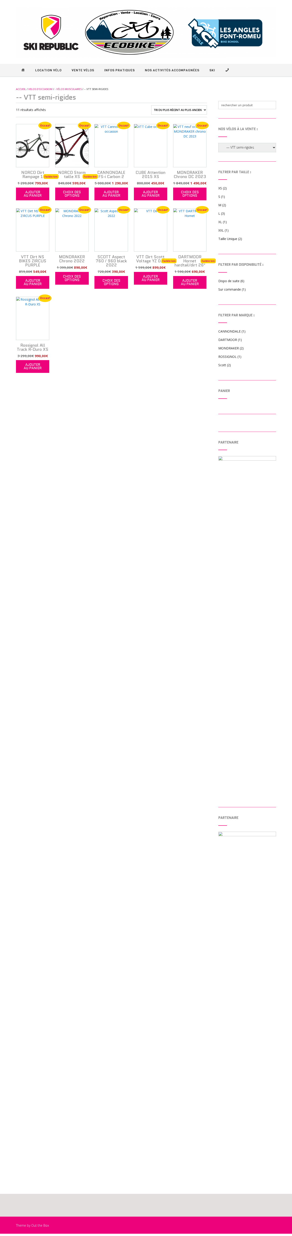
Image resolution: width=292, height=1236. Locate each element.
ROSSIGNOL (227, 356)
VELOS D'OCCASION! (40, 89)
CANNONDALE (229, 331)
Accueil (21, 89)
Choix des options (72, 194)
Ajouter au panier (33, 194)
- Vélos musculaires (68, 89)
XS (220, 188)
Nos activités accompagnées (172, 70)
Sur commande (229, 289)
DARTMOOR (227, 340)
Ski (212, 70)
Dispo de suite (229, 281)
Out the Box (40, 1225)
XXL (221, 230)
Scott (222, 365)
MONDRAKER (228, 348)
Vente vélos (83, 70)
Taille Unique (227, 239)
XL (220, 222)
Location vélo (48, 70)
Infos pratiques (119, 70)
